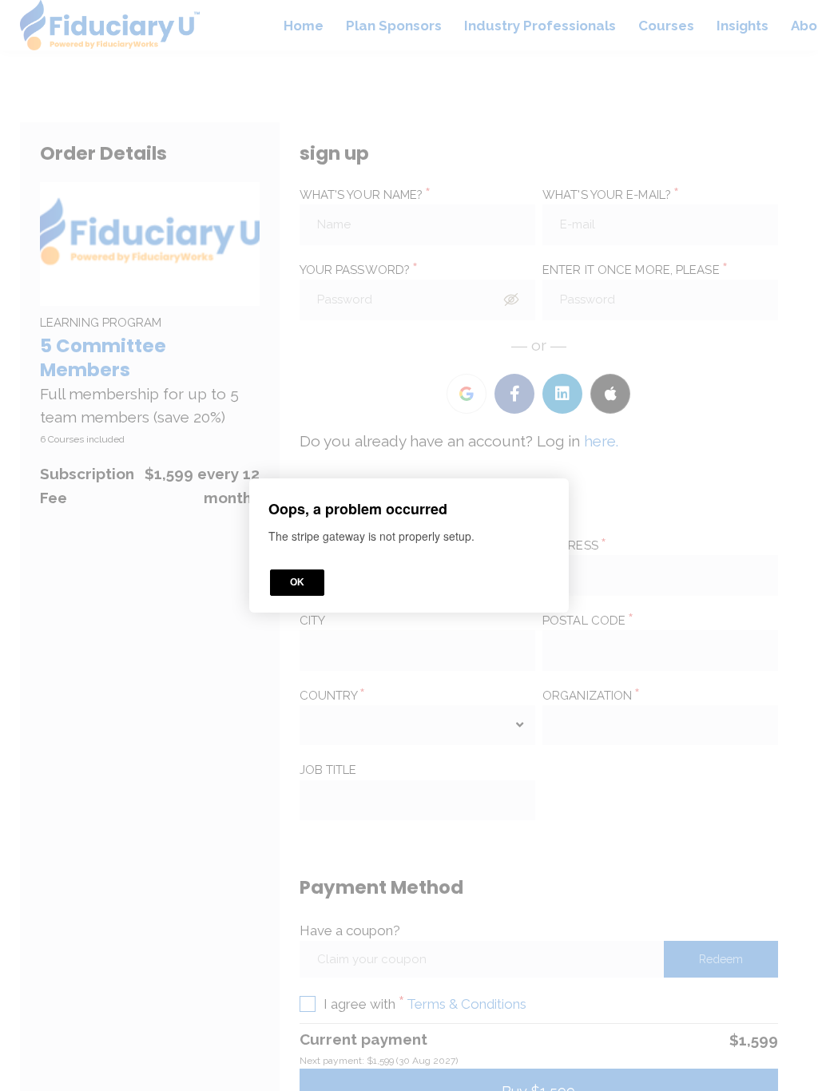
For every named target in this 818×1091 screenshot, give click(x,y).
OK (297, 582)
